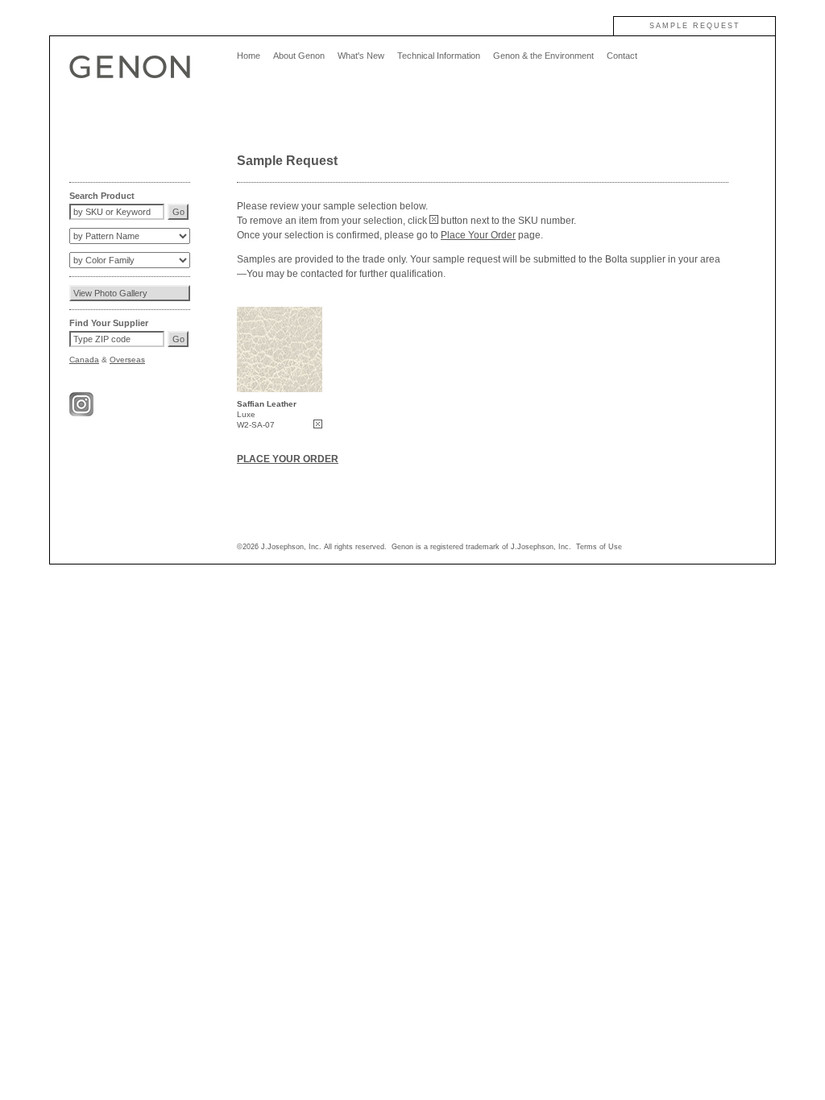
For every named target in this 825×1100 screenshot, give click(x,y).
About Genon (299, 55)
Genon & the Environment (543, 55)
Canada (84, 359)
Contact (622, 55)
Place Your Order (478, 235)
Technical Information (438, 55)
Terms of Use (599, 547)
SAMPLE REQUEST (694, 26)
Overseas (127, 359)
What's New (361, 55)
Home (248, 55)
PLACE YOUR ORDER (287, 459)
